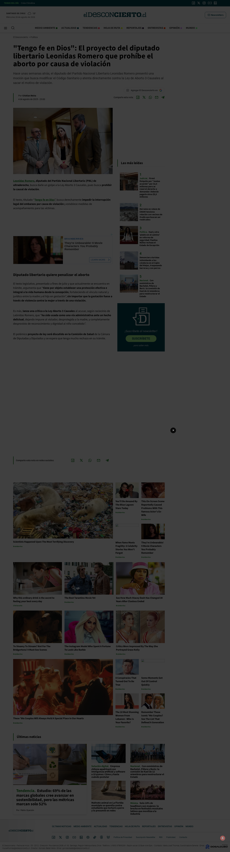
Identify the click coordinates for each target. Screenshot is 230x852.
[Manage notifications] (222, 838)
